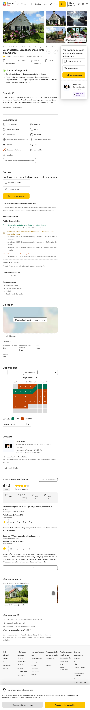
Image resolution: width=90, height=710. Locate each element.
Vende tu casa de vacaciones (79, 674)
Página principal (8, 47)
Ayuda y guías (50, 658)
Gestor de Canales (65, 658)
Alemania (6, 655)
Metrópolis (20, 675)
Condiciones (78, 679)
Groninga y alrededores (43, 47)
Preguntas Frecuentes (35, 670)
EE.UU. (5, 669)
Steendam (57, 47)
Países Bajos (28, 47)
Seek (33, 655)
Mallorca (20, 658)
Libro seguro (35, 662)
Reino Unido (7, 665)
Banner (48, 662)
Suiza (5, 662)
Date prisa (77, 658)
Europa (18, 47)
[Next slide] (53, 593)
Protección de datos (80, 682)
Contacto (35, 674)
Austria (5, 658)
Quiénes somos (78, 655)
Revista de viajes (37, 658)
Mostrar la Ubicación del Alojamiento (30, 320)
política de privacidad (32, 698)
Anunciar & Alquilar (52, 655)
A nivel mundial (22, 672)
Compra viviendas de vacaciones (79, 669)
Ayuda (34, 665)
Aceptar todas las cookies (65, 705)
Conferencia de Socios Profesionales (64, 667)
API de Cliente (64, 661)
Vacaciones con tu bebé (79, 663)
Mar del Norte (21, 661)
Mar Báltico (21, 665)
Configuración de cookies (22, 705)
